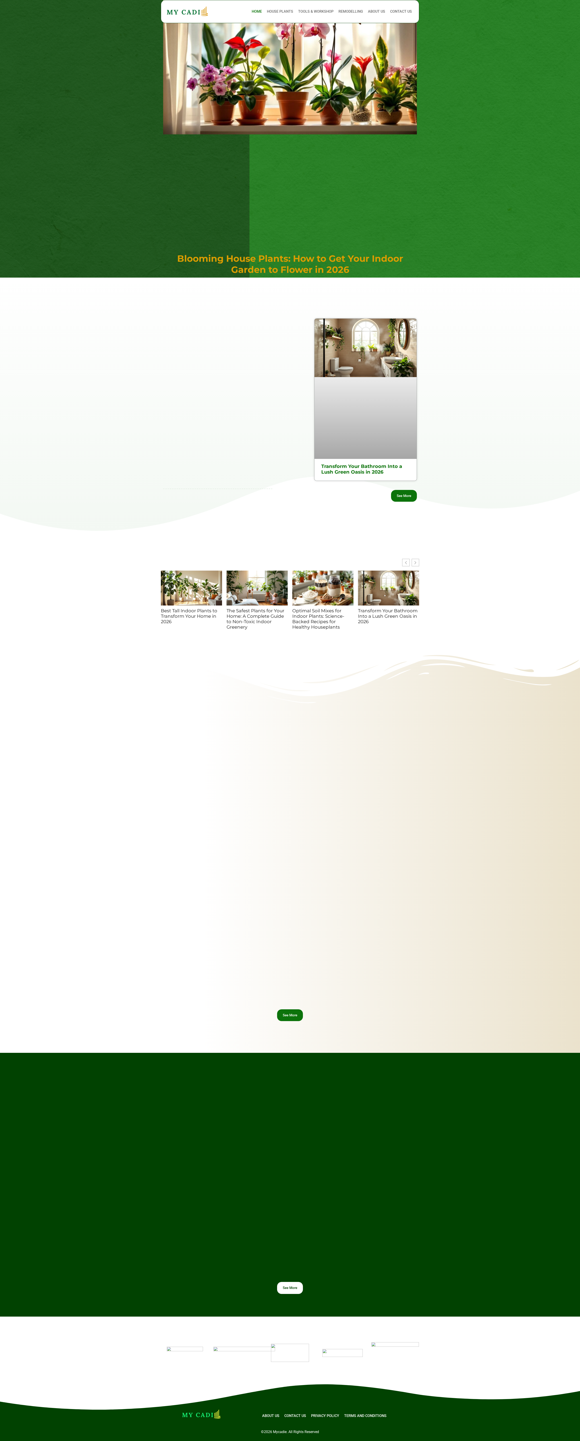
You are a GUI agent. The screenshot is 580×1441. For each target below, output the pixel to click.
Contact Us (401, 11)
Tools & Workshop (316, 11)
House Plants (280, 11)
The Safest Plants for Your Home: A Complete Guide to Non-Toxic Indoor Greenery (255, 619)
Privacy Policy (325, 1416)
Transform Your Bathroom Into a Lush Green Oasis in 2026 (361, 469)
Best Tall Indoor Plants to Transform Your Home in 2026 (189, 616)
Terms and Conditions (365, 1416)
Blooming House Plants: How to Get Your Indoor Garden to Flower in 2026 (290, 264)
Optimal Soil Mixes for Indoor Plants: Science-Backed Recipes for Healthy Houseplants (318, 619)
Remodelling (350, 11)
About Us (376, 11)
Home (257, 11)
